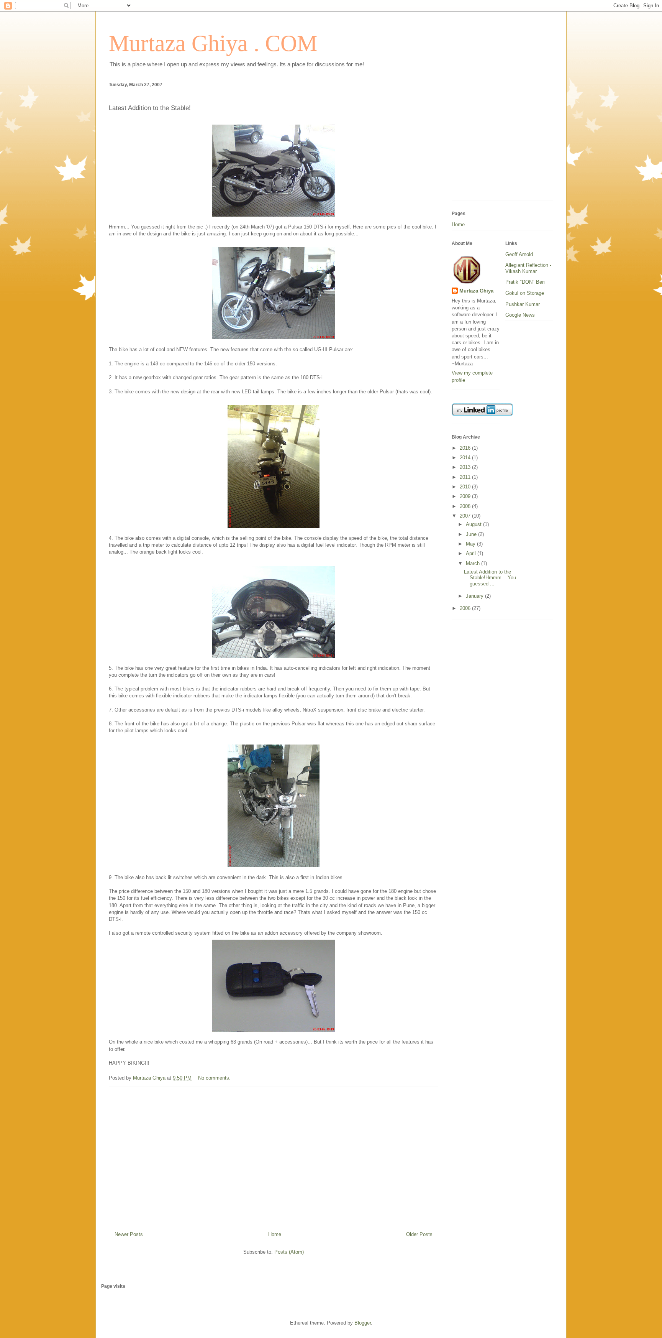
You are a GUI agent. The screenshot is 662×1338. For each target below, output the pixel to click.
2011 (466, 477)
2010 (466, 487)
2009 (466, 496)
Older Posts (419, 1234)
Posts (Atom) (289, 1252)
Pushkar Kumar (522, 304)
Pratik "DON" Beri (525, 282)
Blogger (362, 1323)
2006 (466, 608)
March (473, 563)
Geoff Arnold (519, 254)
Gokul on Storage (524, 293)
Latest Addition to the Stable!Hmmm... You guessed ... (490, 578)
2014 (466, 457)
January (475, 596)
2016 (466, 448)
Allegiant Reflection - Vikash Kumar (528, 268)
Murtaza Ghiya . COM (213, 43)
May (471, 544)
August (474, 524)
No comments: (215, 1078)
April (471, 553)
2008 (466, 506)
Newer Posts (129, 1234)
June (472, 534)
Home (274, 1234)
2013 (466, 467)
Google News (520, 315)
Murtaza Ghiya (476, 291)
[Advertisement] (273, 1156)
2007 (466, 516)
